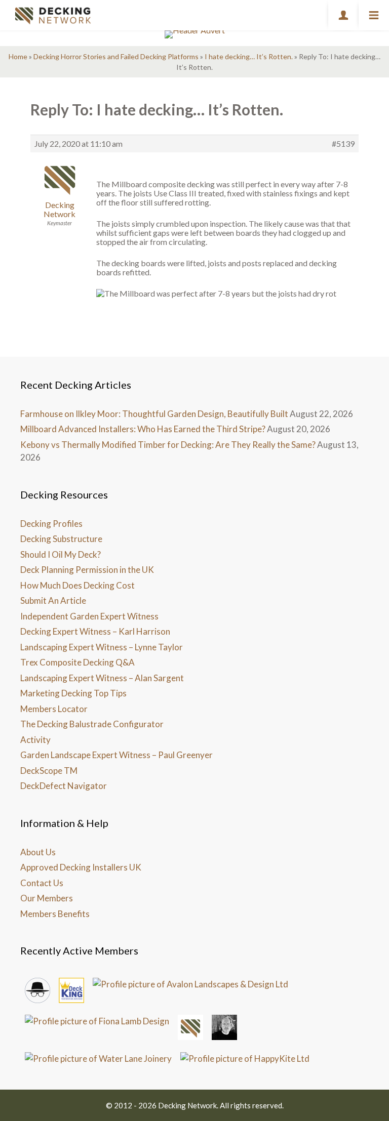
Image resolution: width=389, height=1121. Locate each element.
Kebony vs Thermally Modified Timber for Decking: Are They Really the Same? (168, 444)
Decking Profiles (51, 523)
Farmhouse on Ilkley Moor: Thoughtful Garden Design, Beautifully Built (154, 413)
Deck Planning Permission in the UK (87, 569)
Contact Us (41, 883)
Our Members (46, 898)
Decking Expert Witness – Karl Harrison (95, 631)
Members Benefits (55, 913)
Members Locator (54, 708)
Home (18, 56)
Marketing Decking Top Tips (73, 693)
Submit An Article (53, 600)
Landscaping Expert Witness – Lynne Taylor (101, 647)
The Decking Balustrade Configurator (92, 724)
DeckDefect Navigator (63, 785)
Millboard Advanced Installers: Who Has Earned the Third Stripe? (142, 429)
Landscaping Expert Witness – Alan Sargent (102, 678)
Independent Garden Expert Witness (89, 616)
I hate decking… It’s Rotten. (249, 56)
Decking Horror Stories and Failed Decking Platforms (116, 56)
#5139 (343, 143)
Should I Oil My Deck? (60, 554)
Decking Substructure (61, 538)
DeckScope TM (48, 770)
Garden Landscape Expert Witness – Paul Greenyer (116, 755)
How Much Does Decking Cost (77, 585)
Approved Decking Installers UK (80, 867)
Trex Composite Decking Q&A (77, 662)
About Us (38, 852)
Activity (35, 739)
